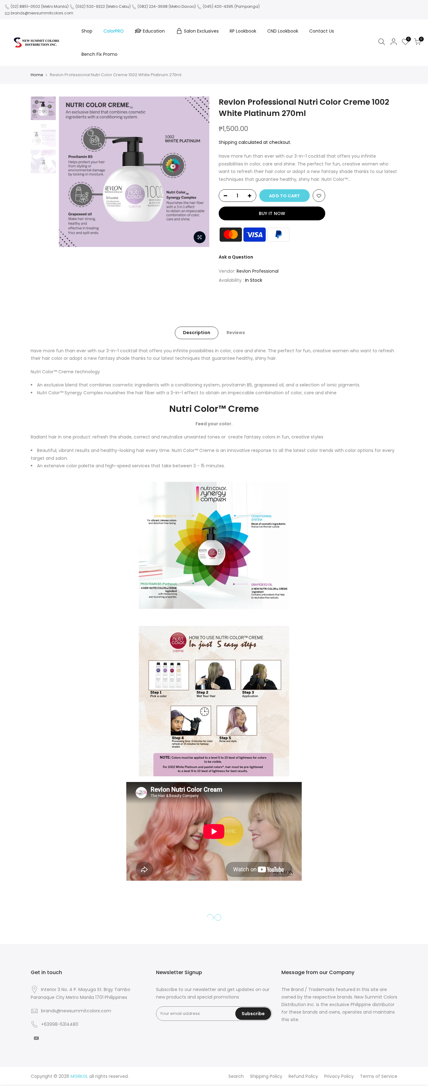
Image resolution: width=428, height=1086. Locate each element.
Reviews (236, 332)
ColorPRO (113, 31)
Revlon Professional (258, 271)
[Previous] (69, 171)
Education (154, 31)
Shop (86, 31)
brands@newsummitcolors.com (42, 13)
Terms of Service (378, 1076)
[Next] (198, 171)
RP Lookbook (243, 31)
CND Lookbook (282, 31)
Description (196, 332)
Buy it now (272, 213)
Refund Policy (303, 1076)
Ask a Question (236, 257)
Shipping (228, 142)
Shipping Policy (266, 1076)
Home (37, 75)
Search (236, 1076)
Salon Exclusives (201, 31)
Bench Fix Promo (99, 54)
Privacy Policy (339, 1076)
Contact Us (321, 31)
